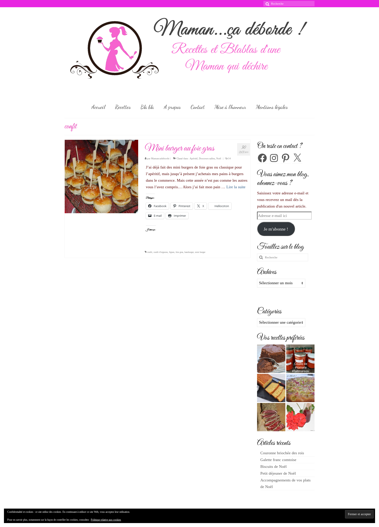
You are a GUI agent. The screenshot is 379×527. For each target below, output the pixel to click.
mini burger (200, 252)
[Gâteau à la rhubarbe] (300, 388)
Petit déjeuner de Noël (278, 473)
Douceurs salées (207, 158)
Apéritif (194, 158)
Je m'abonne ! (276, 229)
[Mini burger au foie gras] (101, 176)
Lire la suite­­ (235, 187)
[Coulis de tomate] (300, 358)
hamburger (189, 252)
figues (171, 252)
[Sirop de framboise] (300, 417)
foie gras (179, 252)
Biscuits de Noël (273, 466)
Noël (218, 158)
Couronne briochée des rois (282, 453)
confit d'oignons (161, 252)
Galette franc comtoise (278, 460)
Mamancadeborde (160, 158)
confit (149, 252)
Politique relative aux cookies (106, 519)
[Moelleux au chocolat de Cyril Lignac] (271, 358)
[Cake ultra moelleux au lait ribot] (271, 388)
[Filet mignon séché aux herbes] (271, 417)
